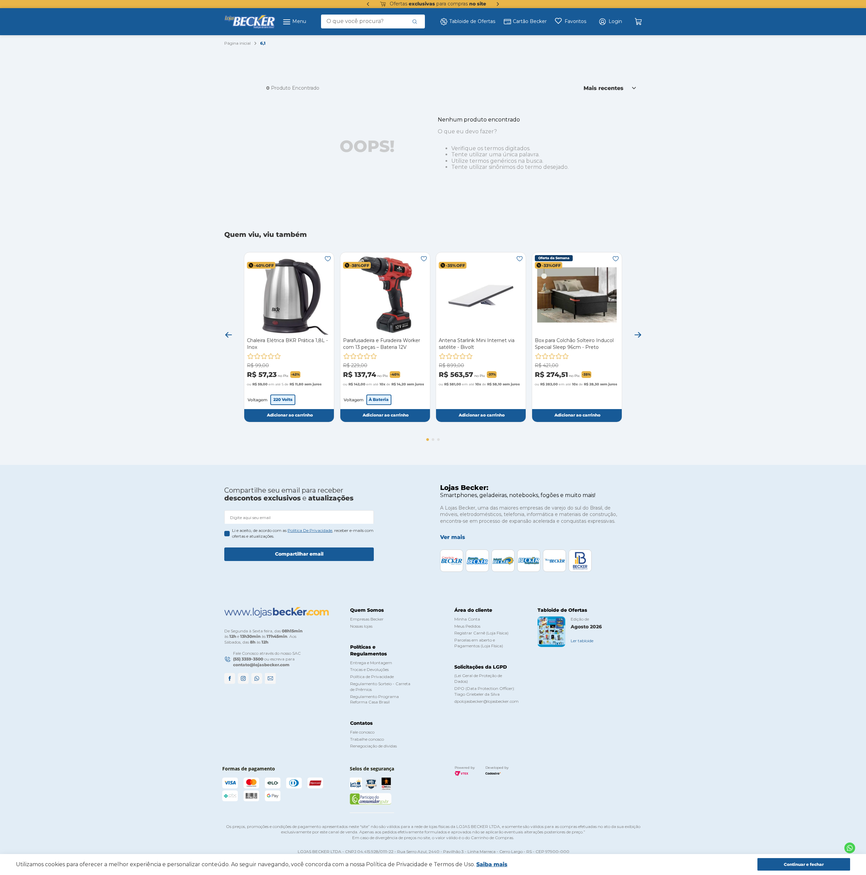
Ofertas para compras (438, 4)
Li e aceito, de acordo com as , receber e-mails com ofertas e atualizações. (302, 533)
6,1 (263, 43)
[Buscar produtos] (415, 21)
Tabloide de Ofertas (472, 21)
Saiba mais (491, 864)
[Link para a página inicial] (237, 43)
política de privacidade (310, 530)
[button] (610, 21)
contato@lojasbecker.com (261, 664)
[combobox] (373, 21)
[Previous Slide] (368, 4)
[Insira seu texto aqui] (849, 848)
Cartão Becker (530, 21)
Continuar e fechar (804, 864)
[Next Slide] (498, 4)
